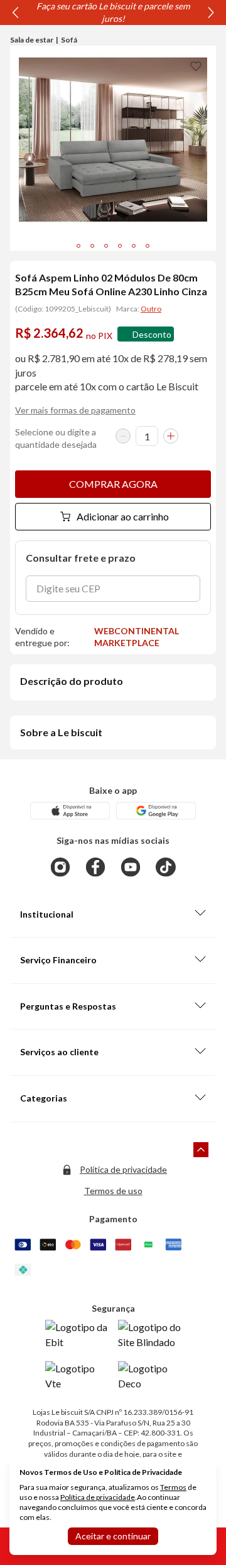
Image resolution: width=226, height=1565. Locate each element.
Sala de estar (31, 39)
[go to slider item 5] (147, 246)
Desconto (151, 334)
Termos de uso (113, 1190)
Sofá (69, 39)
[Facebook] (95, 867)
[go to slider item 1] (92, 246)
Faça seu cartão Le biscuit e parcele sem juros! (113, 12)
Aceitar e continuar (113, 1536)
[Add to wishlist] (196, 66)
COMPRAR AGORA (113, 484)
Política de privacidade (123, 1169)
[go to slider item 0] (78, 246)
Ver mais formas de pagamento (75, 410)
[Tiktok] (166, 867)
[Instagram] (60, 867)
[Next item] (210, 12)
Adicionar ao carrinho (123, 516)
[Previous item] (15, 12)
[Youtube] (131, 867)
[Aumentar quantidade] (170, 435)
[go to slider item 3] (120, 246)
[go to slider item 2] (106, 246)
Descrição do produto (71, 681)
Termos (173, 1487)
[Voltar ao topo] (200, 1149)
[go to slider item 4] (134, 246)
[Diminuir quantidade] (123, 435)
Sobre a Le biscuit (61, 732)
